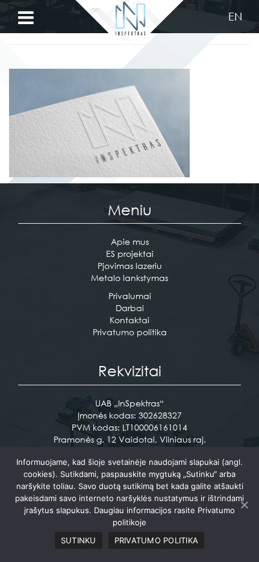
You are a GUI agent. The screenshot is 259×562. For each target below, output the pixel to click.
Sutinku (78, 540)
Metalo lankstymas (129, 277)
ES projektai (130, 253)
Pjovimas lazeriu (130, 265)
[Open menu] (26, 18)
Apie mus (130, 241)
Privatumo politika (130, 332)
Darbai (130, 308)
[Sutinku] (244, 505)
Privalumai (129, 296)
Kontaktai (129, 320)
